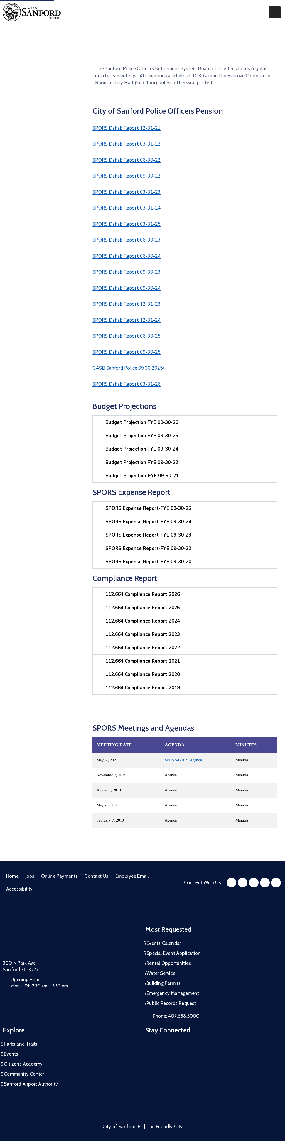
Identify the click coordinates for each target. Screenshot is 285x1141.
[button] (185, 422)
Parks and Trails (20, 1044)
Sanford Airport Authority (31, 1084)
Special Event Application (173, 953)
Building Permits (163, 983)
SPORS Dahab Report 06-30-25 (126, 336)
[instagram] (242, 882)
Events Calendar (163, 943)
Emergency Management (172, 993)
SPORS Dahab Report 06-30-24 (126, 256)
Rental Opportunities (168, 963)
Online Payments (59, 876)
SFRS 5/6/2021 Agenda (183, 760)
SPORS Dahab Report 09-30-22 (126, 176)
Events (11, 1054)
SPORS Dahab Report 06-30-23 (126, 240)
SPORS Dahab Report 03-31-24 (126, 208)
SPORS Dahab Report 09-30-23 (126, 272)
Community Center (24, 1074)
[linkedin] (276, 882)
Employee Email (132, 876)
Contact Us (97, 876)
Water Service (160, 973)
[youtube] (254, 882)
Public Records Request (171, 1003)
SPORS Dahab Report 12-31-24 (126, 320)
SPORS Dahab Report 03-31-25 (126, 224)
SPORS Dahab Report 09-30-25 (126, 352)
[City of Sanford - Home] (32, 12)
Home (12, 876)
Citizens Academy (23, 1064)
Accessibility (19, 889)
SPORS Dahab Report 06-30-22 (126, 160)
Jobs (30, 876)
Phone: (176, 1016)
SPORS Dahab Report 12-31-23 (126, 304)
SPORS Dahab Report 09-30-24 (126, 288)
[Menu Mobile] (275, 12)
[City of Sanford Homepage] (44, 940)
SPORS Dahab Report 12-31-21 (126, 128)
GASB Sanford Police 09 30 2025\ (128, 368)
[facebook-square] (231, 882)
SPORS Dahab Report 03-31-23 (126, 192)
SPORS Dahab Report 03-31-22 (126, 144)
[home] (265, 882)
